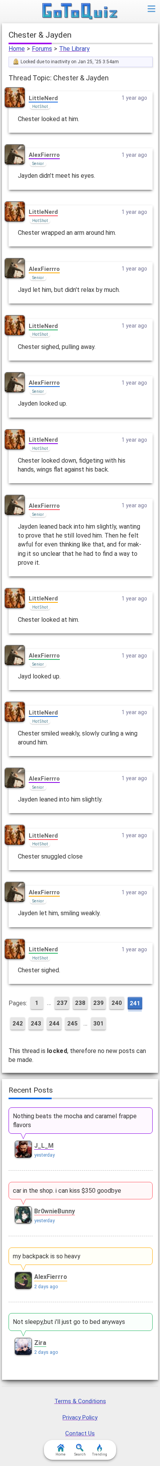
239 (98, 1002)
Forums (42, 48)
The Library (74, 48)
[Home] (80, 11)
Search (80, 1454)
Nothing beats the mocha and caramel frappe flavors (75, 1120)
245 (72, 1023)
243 (36, 1023)
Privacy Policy (80, 1417)
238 (80, 1002)
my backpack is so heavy (46, 1256)
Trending (99, 1454)
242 (17, 1023)
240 (116, 1002)
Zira (40, 1342)
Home (17, 48)
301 (98, 1023)
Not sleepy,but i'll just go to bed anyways (69, 1321)
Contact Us (80, 1433)
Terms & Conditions (80, 1401)
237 (62, 1002)
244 (54, 1023)
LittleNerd (43, 98)
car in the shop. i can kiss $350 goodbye (67, 1190)
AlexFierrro (44, 154)
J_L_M (44, 1145)
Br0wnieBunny (54, 1211)
